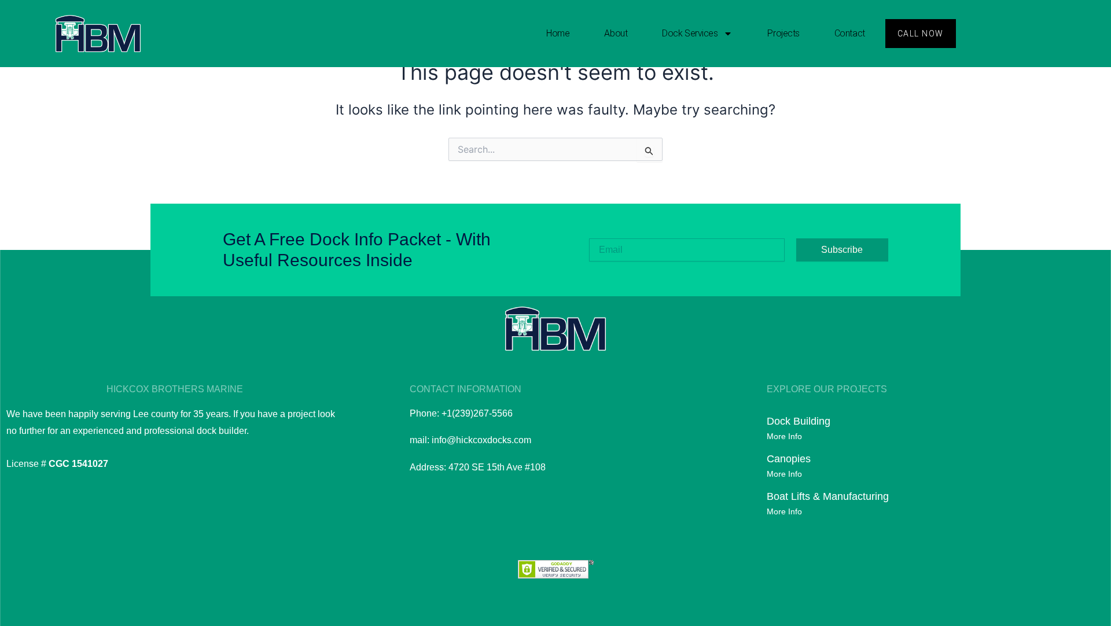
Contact (849, 33)
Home (557, 33)
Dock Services (690, 33)
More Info (784, 436)
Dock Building (798, 421)
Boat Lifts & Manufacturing (828, 496)
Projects (783, 33)
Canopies (789, 459)
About (615, 33)
